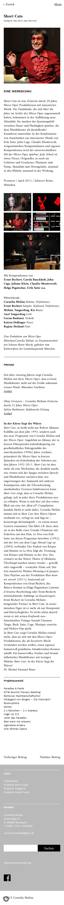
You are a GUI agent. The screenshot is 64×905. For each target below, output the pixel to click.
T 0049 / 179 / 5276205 (18, 826)
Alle (15, 21)
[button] (6, 899)
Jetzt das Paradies (15, 717)
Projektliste (11, 781)
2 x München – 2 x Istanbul (21, 710)
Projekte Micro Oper (16, 784)
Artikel (8, 391)
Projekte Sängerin (15, 788)
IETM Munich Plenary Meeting (22, 692)
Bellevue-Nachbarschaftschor (22, 695)
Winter (8, 706)
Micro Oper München (27, 21)
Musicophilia (11, 703)
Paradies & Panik (14, 688)
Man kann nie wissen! (17, 721)
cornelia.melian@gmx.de (19, 833)
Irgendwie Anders (14, 725)
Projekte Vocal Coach (17, 792)
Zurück (10, 4)
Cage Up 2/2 (11, 714)
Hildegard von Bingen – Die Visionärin (27, 699)
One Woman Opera (15, 728)
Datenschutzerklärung (17, 862)
